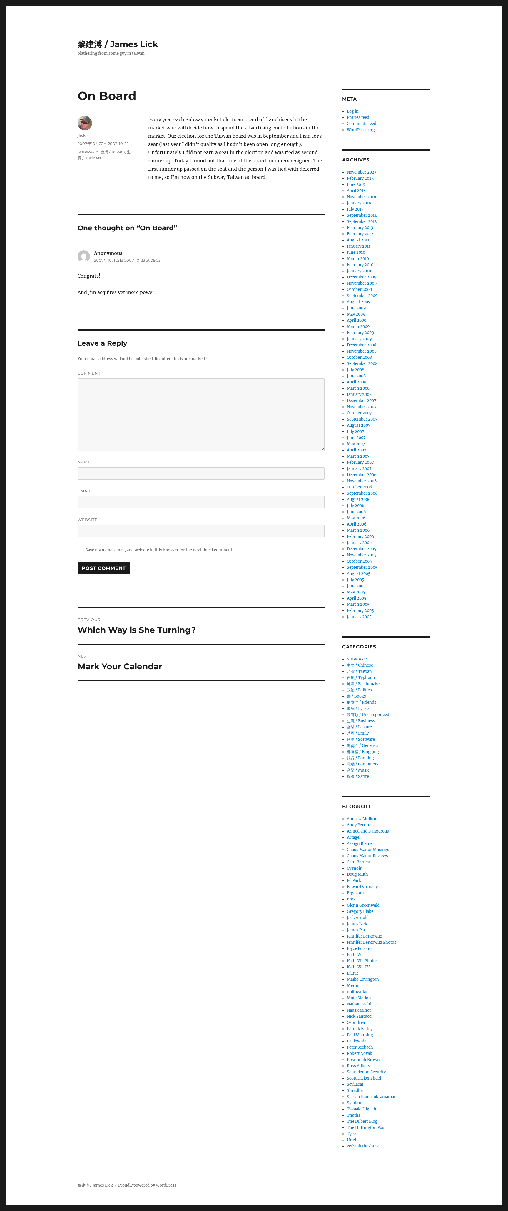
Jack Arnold (358, 917)
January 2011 (358, 246)
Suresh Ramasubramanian (372, 1096)
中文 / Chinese (360, 665)
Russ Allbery (358, 1065)
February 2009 (360, 332)
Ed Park (354, 880)
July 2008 (355, 369)
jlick (82, 135)
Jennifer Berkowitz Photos (371, 942)
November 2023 (361, 172)
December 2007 (361, 400)
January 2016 (359, 203)
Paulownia (356, 1041)
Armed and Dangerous (368, 831)
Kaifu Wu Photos (362, 960)
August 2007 (358, 425)
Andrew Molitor (362, 818)
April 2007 (356, 450)
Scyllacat (355, 1084)
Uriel (351, 1139)
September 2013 (362, 221)
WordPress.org (361, 129)
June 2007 (356, 437)
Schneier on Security (366, 1072)
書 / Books (356, 696)
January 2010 (359, 270)
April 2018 (356, 190)
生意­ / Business (361, 720)
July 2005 (355, 579)
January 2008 (359, 394)
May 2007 (356, 443)
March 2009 (358, 326)
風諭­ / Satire (358, 776)
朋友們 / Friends (361, 702)
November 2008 (362, 351)
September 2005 (362, 567)
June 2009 (356, 308)
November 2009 (362, 283)
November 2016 (361, 196)
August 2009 (359, 301)
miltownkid (358, 991)
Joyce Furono (359, 948)
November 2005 (362, 555)
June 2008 (356, 375)
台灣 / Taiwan (113, 151)
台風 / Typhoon (361, 677)
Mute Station (359, 997)
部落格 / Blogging (363, 751)
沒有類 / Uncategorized (368, 714)
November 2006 (362, 480)
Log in (353, 111)
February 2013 (360, 227)
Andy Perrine (359, 825)
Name (84, 462)
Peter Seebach (360, 1047)
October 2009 (359, 289)
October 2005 (359, 561)
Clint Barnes (358, 862)
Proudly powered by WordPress (147, 1185)
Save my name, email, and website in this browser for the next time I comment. (159, 550)
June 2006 (356, 511)
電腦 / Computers (363, 764)
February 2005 (360, 610)
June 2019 (356, 184)
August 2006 (359, 499)
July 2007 (355, 431)
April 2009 (357, 320)
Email (84, 490)
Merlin (353, 985)
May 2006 (356, 518)
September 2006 (362, 493)
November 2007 (362, 406)
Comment (91, 373)
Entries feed (358, 117)
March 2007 (358, 456)
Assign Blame (359, 843)
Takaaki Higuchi (362, 1109)
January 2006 (359, 542)
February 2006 (360, 536)
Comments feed (361, 123)
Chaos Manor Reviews (367, 855)
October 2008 (359, 357)
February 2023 (360, 178)
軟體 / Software (361, 739)
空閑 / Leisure (359, 727)
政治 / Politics (359, 690)
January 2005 (359, 616)
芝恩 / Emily (358, 733)
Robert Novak (359, 1053)
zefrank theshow (363, 1146)
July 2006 (356, 505)
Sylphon (354, 1102)
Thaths (353, 1115)
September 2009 (362, 295)
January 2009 (359, 338)
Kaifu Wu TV (358, 967)
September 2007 (362, 419)
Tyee (351, 1133)
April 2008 (356, 382)
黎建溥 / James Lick (118, 44)
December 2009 (362, 277)
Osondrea (356, 1022)
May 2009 (356, 314)
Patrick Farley (359, 1028)
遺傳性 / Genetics (362, 745)
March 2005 (358, 604)
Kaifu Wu (355, 954)
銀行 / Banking (360, 757)
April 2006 (357, 524)
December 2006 (362, 474)
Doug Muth (357, 874)
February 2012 (360, 233)
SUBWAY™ (88, 151)
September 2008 (362, 363)
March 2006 (358, 530)
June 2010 (356, 252)
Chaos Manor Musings (368, 849)
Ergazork (355, 892)
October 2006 (359, 487)
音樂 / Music (358, 770)
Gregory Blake (360, 911)
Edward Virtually (362, 886)
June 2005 (356, 585)
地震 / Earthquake (363, 683)
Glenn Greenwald (363, 905)
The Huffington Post (366, 1127)
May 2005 (356, 592)
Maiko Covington (363, 979)
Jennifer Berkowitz (364, 936)
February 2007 (360, 462)
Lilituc (353, 973)
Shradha (355, 1090)
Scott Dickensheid (364, 1078)
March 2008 (358, 388)
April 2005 (356, 598)
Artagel (353, 837)
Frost (352, 899)
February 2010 (360, 264)
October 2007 (359, 413)
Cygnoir (354, 868)
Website (88, 519)
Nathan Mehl (359, 1004)
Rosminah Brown (363, 1059)
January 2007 (359, 468)
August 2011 (358, 240)
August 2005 (358, 573)
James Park (357, 930)
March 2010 (358, 258)
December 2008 (361, 345)
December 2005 (361, 548)
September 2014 (362, 215)
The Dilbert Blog (362, 1121)
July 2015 (355, 209)
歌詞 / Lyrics (358, 708)
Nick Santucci (359, 1016)
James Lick (357, 923)
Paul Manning (360, 1034)
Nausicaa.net (359, 1010)
